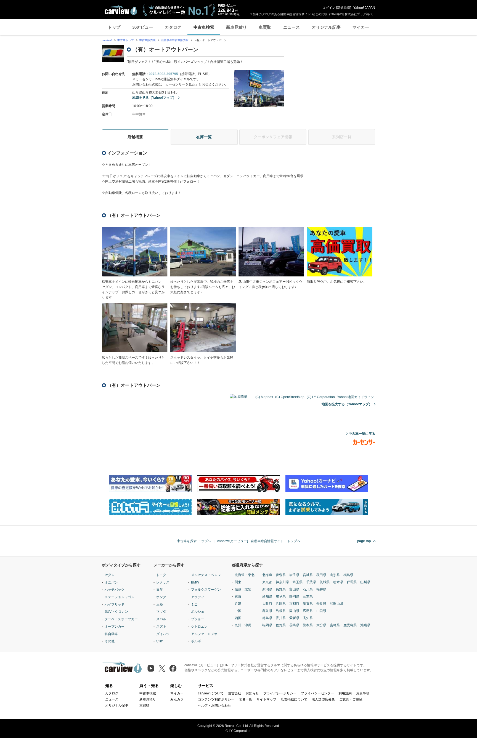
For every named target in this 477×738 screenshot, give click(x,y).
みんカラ (177, 699)
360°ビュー (142, 27)
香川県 (281, 618)
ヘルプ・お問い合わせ (214, 705)
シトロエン (199, 626)
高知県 (308, 618)
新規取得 (343, 8)
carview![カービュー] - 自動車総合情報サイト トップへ (258, 541)
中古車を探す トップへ (194, 541)
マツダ (161, 612)
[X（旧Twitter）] (161, 668)
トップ (114, 27)
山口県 (321, 611)
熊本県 (308, 625)
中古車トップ (125, 40)
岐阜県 (281, 596)
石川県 (308, 589)
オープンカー (114, 626)
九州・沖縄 (243, 625)
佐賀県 (281, 625)
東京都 (267, 582)
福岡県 (267, 625)
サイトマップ (266, 699)
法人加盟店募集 (323, 699)
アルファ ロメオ (204, 634)
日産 (159, 590)
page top (364, 541)
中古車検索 (204, 27)
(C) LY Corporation (321, 397)
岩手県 (294, 575)
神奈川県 (282, 582)
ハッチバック (114, 590)
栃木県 (338, 582)
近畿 (238, 604)
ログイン (328, 8)
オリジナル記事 (326, 27)
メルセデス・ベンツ (206, 575)
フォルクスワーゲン (206, 590)
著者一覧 (245, 699)
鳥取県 (267, 611)
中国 (238, 611)
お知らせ (252, 693)
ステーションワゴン (119, 597)
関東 (238, 582)
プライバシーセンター (317, 693)
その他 (110, 641)
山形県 (335, 575)
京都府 (294, 604)
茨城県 (325, 582)
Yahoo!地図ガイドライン (355, 397)
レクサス (162, 582)
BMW (195, 582)
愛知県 (267, 596)
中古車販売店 (147, 40)
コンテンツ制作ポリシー (216, 699)
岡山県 (294, 611)
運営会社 (234, 693)
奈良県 (321, 604)
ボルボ (196, 641)
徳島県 (267, 618)
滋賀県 (308, 604)
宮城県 (308, 575)
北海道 (267, 575)
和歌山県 (336, 604)
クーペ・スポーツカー (121, 619)
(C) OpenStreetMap (289, 397)
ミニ (194, 604)
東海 (238, 596)
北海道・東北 (245, 575)
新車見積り (236, 27)
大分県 (321, 625)
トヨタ (161, 575)
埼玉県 (298, 582)
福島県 (348, 575)
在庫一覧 (204, 137)
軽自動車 (111, 634)
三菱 (159, 604)
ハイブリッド (114, 604)
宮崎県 (335, 625)
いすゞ (161, 641)
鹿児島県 (350, 625)
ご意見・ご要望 (350, 699)
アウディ (197, 597)
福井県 (321, 589)
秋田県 (321, 575)
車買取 (265, 27)
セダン (110, 575)
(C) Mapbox (264, 397)
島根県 (281, 611)
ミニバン (111, 582)
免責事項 (362, 693)
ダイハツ (162, 634)
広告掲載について (294, 699)
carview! (107, 40)
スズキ (161, 626)
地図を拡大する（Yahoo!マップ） (347, 404)
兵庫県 (281, 604)
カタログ (173, 27)
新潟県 (267, 589)
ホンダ (161, 597)
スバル (161, 619)
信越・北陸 (243, 589)
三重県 (308, 596)
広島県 (308, 611)
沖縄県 (365, 625)
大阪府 (267, 604)
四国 (238, 618)
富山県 (294, 589)
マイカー (361, 27)
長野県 (281, 589)
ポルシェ (197, 612)
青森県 (281, 575)
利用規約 (345, 693)
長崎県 (294, 625)
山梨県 (365, 582)
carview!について (211, 693)
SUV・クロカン (116, 612)
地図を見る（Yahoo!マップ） (154, 98)
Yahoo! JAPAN (364, 8)
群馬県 (352, 582)
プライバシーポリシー (279, 693)
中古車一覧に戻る (362, 434)
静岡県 (294, 596)
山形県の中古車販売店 (175, 40)
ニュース (291, 27)
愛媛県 (294, 618)
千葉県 (311, 582)
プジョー (197, 619)
